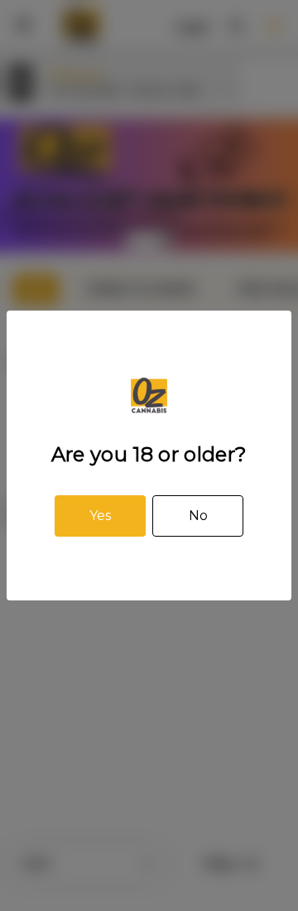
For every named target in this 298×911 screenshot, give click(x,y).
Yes (100, 515)
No (198, 515)
